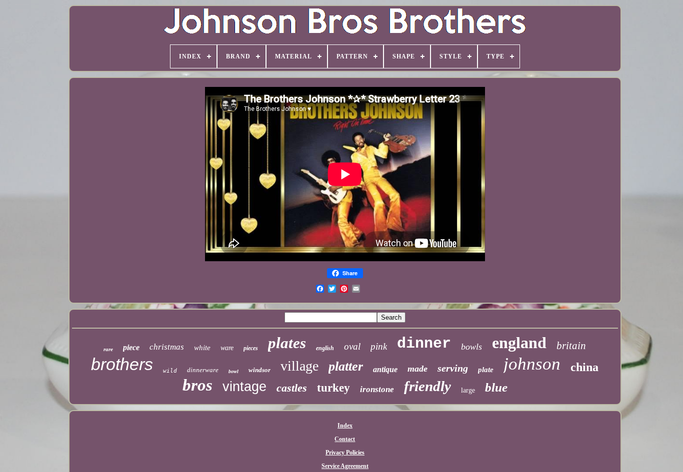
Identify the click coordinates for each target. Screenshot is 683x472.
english (325, 348)
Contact (344, 439)
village (299, 366)
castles (291, 388)
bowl (233, 371)
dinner (424, 343)
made (418, 369)
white (202, 348)
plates (287, 343)
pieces (251, 348)
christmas (167, 347)
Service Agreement (345, 466)
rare (108, 349)
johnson (532, 364)
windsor (259, 370)
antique (385, 369)
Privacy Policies (345, 452)
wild (170, 371)
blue (496, 387)
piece (131, 347)
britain (571, 346)
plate (486, 370)
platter (345, 366)
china (584, 367)
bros (197, 385)
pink (378, 346)
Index (345, 425)
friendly (427, 386)
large (468, 390)
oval (352, 346)
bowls (471, 347)
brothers (122, 364)
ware (227, 348)
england (519, 343)
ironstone (377, 389)
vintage (244, 386)
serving (453, 368)
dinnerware (202, 370)
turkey (333, 388)
